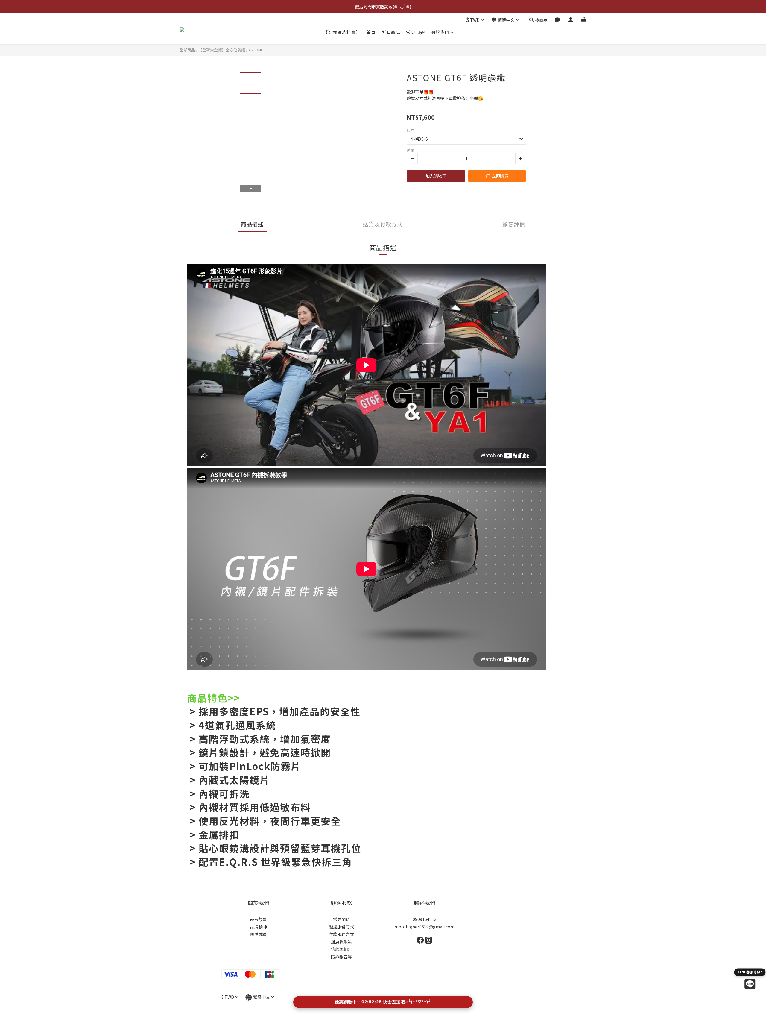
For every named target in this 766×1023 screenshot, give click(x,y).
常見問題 (415, 32)
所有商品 (391, 32)
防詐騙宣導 (341, 957)
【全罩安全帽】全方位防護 (221, 50)
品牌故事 (258, 919)
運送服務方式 (341, 927)
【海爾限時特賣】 (341, 32)
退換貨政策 (341, 942)
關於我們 (440, 32)
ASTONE (255, 50)
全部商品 (187, 50)
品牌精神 (258, 927)
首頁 (371, 32)
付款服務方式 (341, 934)
